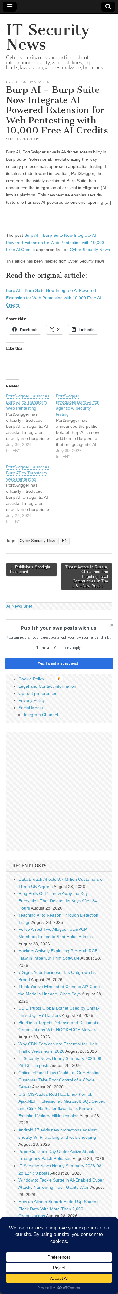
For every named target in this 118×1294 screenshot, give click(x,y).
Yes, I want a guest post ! (59, 663)
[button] (58, 628)
